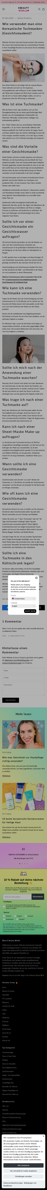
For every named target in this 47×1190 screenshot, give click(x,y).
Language (14, 603)
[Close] (43, 1136)
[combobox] (18, 599)
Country (13, 595)
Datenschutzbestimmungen (13, 1183)
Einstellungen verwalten (23, 1176)
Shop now (30, 611)
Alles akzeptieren (23, 1165)
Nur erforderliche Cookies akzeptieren (23, 1171)
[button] (36, 578)
